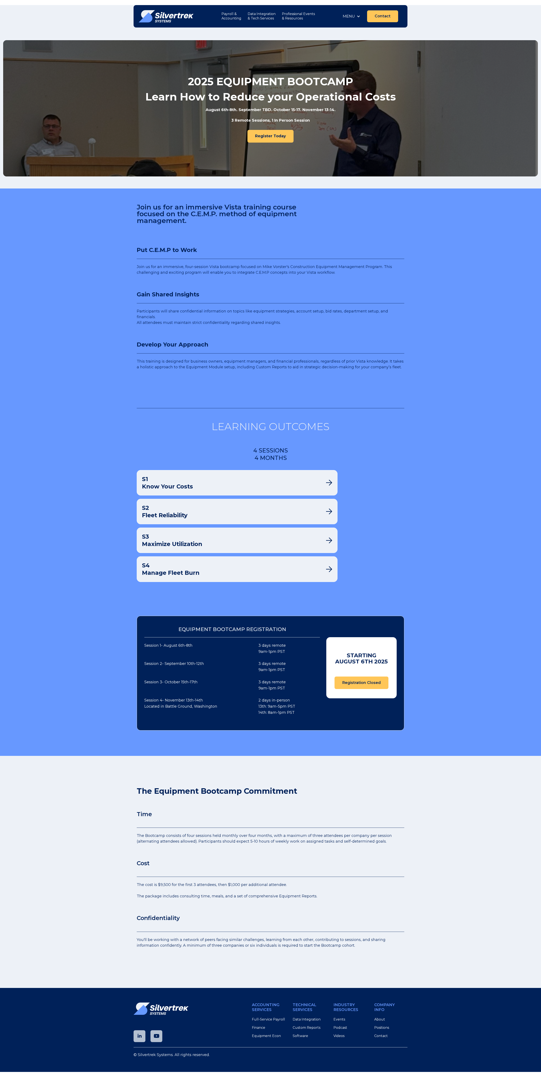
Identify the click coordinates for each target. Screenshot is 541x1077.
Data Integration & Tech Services (262, 16)
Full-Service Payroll (268, 1019)
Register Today (270, 136)
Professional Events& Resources (298, 16)
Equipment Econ (267, 1036)
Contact (383, 16)
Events (339, 1019)
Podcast (340, 1028)
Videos (338, 1036)
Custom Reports (306, 1028)
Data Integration (307, 1019)
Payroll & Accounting (231, 16)
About (379, 1019)
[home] (166, 16)
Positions (381, 1028)
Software (300, 1036)
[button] (351, 16)
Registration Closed (361, 682)
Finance (258, 1028)
